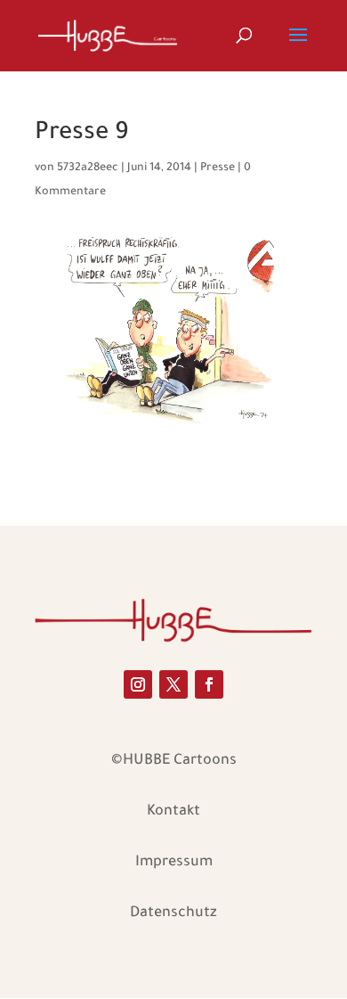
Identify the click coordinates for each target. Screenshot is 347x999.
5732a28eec (87, 168)
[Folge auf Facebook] (209, 684)
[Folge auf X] (173, 684)
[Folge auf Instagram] (138, 684)
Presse (217, 168)
